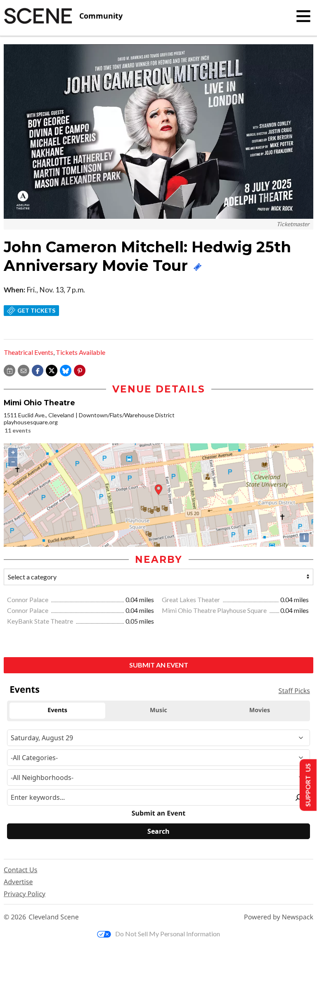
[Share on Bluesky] (65, 370)
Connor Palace (28, 599)
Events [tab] (57, 710)
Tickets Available (80, 352)
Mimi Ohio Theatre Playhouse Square (215, 610)
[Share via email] (23, 370)
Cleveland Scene (53, 917)
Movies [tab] (259, 710)
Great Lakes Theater (191, 599)
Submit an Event (158, 665)
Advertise (18, 881)
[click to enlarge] (158, 131)
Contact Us (20, 869)
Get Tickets (36, 310)
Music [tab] (158, 710)
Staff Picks (294, 690)
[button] (79, 370)
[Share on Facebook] (37, 370)
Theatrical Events (28, 352)
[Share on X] (51, 370)
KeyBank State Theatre (40, 621)
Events (24, 689)
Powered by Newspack (278, 917)
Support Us (307, 785)
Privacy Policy (24, 893)
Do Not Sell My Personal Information (167, 934)
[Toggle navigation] (303, 16)
